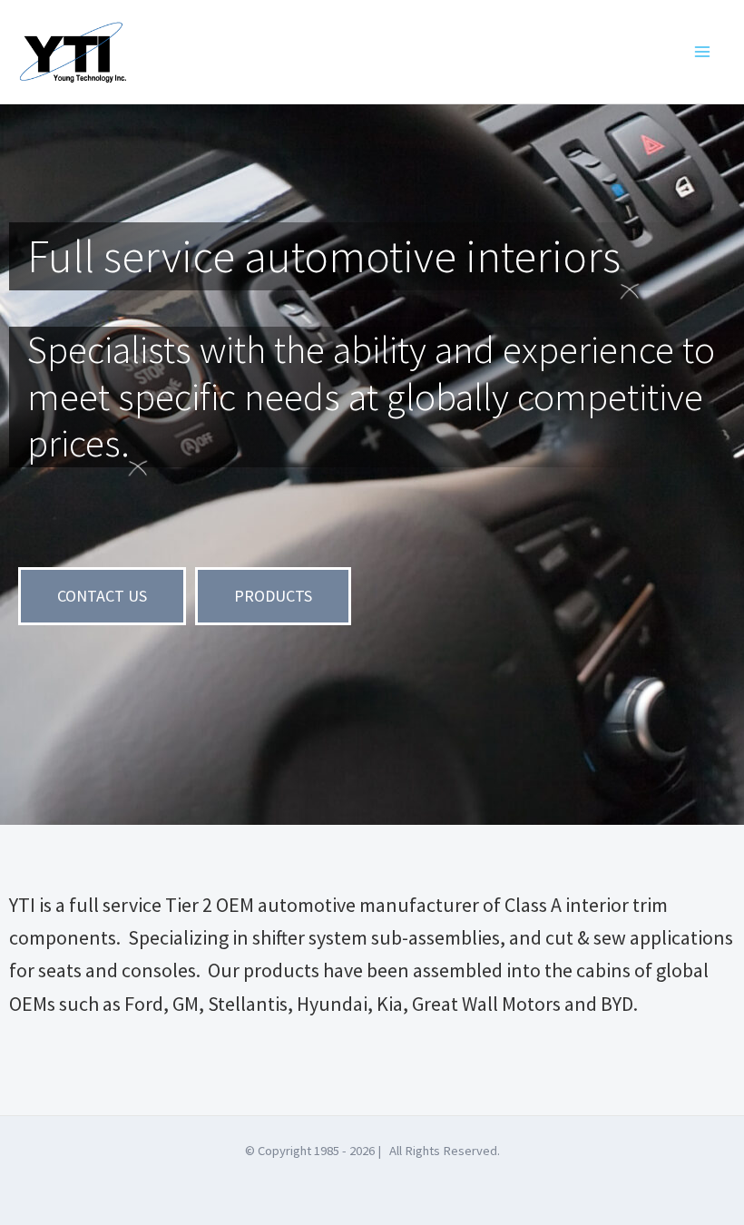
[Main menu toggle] (702, 52)
